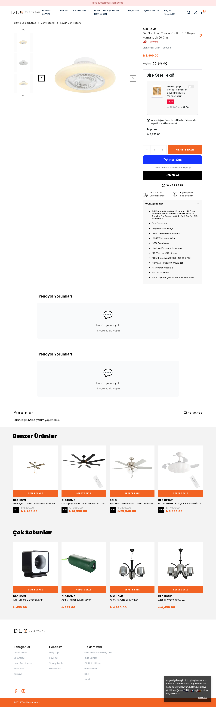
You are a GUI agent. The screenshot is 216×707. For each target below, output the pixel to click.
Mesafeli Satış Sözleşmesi (98, 652)
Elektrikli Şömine (46, 12)
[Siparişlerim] (196, 12)
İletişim (88, 679)
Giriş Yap (54, 652)
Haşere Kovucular (169, 12)
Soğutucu (133, 10)
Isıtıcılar (64, 10)
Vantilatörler (79, 10)
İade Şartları (90, 657)
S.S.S (86, 674)
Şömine (18, 674)
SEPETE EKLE (185, 149)
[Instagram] (23, 691)
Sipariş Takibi (56, 663)
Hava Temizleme (23, 663)
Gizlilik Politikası (92, 663)
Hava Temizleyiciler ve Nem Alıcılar (106, 12)
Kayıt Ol (53, 657)
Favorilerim (55, 668)
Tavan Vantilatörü (70, 22)
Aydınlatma (150, 10)
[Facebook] (16, 691)
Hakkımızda (90, 668)
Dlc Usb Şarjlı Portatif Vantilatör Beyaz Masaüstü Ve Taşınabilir (177, 91)
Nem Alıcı (19, 668)
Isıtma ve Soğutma (25, 22)
